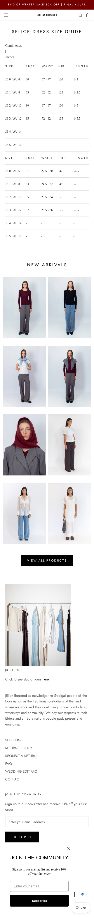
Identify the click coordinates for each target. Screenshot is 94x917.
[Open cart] (88, 15)
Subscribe (22, 837)
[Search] (80, 15)
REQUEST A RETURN (21, 755)
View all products (47, 560)
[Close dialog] (69, 848)
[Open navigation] (6, 15)
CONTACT (13, 779)
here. (46, 679)
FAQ (8, 763)
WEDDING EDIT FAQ (21, 771)
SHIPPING (13, 740)
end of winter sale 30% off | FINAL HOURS (47, 5)
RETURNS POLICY (18, 747)
